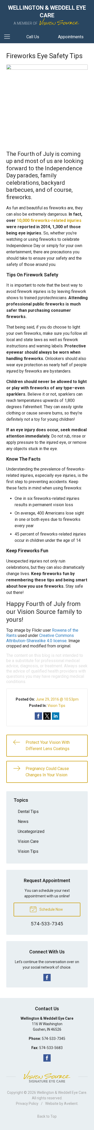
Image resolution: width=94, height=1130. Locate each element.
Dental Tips (28, 811)
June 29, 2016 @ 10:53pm (57, 699)
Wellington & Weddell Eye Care (61, 1092)
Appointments (71, 36)
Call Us (32, 36)
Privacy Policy (27, 1103)
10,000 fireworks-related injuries (49, 220)
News (23, 821)
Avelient (71, 1103)
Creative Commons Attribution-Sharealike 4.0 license (40, 638)
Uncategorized (31, 831)
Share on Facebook (38, 716)
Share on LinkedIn (55, 716)
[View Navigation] (9, 37)
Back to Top (47, 1116)
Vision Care (28, 841)
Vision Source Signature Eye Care (47, 1076)
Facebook (47, 977)
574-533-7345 (53, 1038)
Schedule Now (51, 909)
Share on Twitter (47, 716)
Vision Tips (56, 705)
